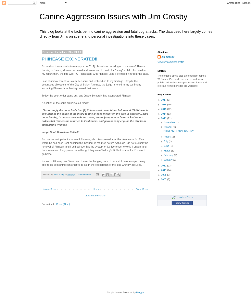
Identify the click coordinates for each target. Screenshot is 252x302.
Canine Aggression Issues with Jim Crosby (113, 16)
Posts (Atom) (63, 204)
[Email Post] (97, 174)
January (168, 159)
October (168, 127)
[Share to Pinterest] (119, 175)
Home (96, 189)
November (170, 122)
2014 (164, 113)
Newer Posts (49, 189)
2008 (164, 175)
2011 (164, 170)
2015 (164, 109)
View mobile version (95, 195)
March (167, 150)
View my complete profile (171, 62)
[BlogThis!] (107, 175)
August (168, 136)
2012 (164, 165)
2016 (164, 104)
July (166, 141)
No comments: (85, 174)
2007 (164, 179)
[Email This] (104, 175)
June (167, 146)
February (169, 155)
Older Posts (142, 189)
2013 (164, 118)
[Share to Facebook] (115, 175)
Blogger (140, 292)
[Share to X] (111, 175)
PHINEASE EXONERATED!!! (70, 59)
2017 (164, 99)
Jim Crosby (167, 57)
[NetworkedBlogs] (182, 197)
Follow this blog (182, 203)
